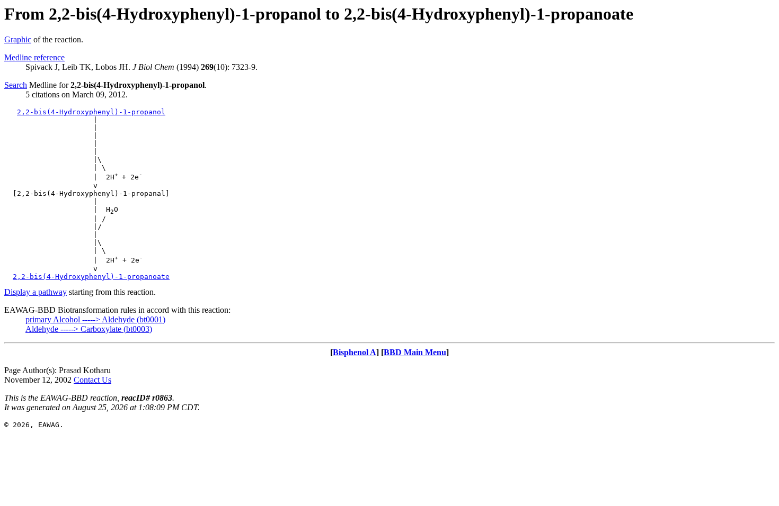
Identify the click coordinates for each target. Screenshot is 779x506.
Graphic (17, 39)
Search (15, 84)
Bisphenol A (354, 352)
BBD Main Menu (415, 352)
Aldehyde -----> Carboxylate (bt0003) (88, 328)
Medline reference (34, 57)
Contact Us (92, 379)
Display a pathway (35, 291)
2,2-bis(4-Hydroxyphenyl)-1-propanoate (91, 277)
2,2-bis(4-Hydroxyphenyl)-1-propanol (91, 112)
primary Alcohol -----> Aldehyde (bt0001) (95, 319)
